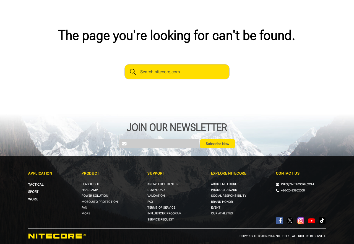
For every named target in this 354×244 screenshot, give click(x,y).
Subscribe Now (217, 144)
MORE (86, 213)
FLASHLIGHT (91, 184)
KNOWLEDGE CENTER (162, 184)
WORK (33, 199)
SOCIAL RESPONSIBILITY (228, 196)
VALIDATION (156, 196)
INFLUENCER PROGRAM (164, 213)
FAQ (150, 202)
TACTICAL (36, 184)
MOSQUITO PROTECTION (100, 202)
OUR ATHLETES (222, 213)
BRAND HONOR (222, 202)
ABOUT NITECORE (224, 184)
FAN (84, 207)
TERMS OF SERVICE (161, 207)
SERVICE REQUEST (160, 219)
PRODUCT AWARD (224, 190)
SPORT (33, 191)
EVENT (215, 207)
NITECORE (57, 236)
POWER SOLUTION (95, 196)
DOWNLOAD (156, 190)
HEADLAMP (90, 190)
